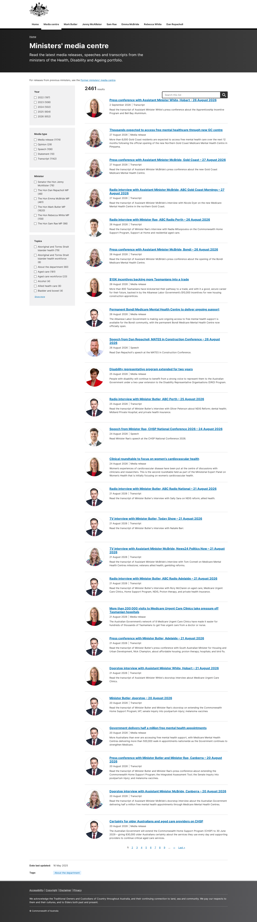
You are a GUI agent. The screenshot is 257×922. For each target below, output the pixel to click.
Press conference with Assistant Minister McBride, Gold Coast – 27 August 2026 (167, 160)
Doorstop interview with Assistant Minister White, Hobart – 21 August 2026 (164, 668)
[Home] (39, 9)
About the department (67, 872)
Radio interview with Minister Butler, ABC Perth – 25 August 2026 (156, 399)
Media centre (51, 24)
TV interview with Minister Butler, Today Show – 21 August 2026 (155, 518)
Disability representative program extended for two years (151, 369)
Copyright (51, 890)
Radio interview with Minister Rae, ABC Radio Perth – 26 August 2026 (159, 219)
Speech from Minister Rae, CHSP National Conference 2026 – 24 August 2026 (165, 429)
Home (35, 24)
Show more (40, 297)
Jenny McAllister (92, 24)
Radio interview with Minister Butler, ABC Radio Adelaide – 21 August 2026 (163, 578)
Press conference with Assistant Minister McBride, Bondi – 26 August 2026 (163, 249)
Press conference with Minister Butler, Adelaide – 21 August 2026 (156, 638)
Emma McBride (130, 24)
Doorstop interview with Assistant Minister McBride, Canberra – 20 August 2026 (167, 791)
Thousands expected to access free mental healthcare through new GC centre (166, 130)
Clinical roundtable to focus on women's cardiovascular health (154, 459)
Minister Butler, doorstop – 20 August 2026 (140, 698)
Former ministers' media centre (98, 80)
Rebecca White (153, 24)
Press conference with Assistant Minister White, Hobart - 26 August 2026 (163, 100)
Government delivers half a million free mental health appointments (158, 728)
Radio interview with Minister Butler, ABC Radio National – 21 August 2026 (163, 489)
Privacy (77, 890)
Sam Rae (112, 24)
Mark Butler (70, 24)
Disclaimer (65, 890)
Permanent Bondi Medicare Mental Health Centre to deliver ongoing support (164, 309)
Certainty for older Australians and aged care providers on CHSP (156, 821)
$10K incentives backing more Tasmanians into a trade (149, 279)
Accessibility (36, 890)
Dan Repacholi (174, 24)
